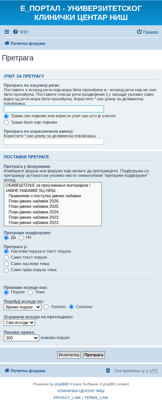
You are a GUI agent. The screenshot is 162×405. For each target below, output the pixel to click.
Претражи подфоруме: (27, 232)
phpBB (61, 384)
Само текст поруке (28, 257)
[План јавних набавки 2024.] (53, 212)
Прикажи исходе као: (26, 287)
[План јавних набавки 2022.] (53, 223)
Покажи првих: (19, 332)
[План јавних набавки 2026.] (53, 201)
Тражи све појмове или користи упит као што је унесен (63, 116)
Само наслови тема (29, 263)
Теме (39, 292)
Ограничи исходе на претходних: (38, 316)
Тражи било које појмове (33, 122)
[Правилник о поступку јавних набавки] (53, 196)
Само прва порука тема (33, 269)
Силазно (83, 306)
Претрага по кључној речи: (32, 85)
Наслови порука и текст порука (40, 251)
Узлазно (58, 306)
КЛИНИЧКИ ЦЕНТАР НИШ (81, 391)
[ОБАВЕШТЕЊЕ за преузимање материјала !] (53, 185)
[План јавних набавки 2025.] (53, 206)
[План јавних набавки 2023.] (53, 217)
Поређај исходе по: (24, 301)
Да (13, 237)
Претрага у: (16, 246)
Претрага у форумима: (27, 166)
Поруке (17, 292)
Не (28, 237)
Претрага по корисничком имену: (38, 131)
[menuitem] (20, 32)
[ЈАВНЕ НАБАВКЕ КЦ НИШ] (53, 190)
